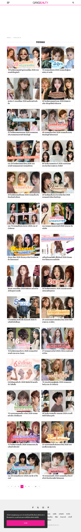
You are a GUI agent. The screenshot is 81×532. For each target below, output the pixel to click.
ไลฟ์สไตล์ (48, 520)
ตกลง (25, 523)
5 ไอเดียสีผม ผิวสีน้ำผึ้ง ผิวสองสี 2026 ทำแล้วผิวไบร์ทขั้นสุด (22, 321)
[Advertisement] (40, 21)
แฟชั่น (54, 514)
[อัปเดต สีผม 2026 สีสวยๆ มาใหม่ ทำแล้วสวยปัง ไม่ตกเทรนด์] (23, 245)
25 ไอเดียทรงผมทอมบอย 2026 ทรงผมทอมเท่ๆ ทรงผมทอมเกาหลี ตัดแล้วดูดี (23, 133)
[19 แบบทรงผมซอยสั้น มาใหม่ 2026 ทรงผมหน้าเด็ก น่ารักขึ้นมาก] (23, 401)
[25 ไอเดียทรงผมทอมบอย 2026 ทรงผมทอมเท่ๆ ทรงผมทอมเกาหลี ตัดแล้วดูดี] (23, 120)
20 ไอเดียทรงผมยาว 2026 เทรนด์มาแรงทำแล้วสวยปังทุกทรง (57, 290)
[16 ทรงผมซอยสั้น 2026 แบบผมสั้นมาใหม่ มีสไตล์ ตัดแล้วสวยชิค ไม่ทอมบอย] (57, 463)
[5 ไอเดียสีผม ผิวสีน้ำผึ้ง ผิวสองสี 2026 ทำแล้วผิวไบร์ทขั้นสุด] (23, 307)
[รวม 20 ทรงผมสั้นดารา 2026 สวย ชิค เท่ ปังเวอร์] (23, 463)
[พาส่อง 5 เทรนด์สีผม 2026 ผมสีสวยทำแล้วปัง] (23, 89)
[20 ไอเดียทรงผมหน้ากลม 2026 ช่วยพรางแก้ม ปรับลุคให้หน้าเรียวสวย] (57, 89)
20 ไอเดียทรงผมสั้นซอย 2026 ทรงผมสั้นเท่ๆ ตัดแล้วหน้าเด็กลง (23, 196)
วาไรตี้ (70, 517)
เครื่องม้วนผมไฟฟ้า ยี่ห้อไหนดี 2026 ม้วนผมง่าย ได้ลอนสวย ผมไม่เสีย (57, 258)
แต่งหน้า (61, 514)
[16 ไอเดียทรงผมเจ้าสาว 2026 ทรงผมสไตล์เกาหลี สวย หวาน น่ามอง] (23, 338)
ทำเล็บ (68, 514)
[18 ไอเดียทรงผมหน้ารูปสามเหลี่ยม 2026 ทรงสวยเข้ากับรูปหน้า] (23, 57)
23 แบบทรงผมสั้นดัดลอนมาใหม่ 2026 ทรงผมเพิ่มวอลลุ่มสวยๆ (57, 446)
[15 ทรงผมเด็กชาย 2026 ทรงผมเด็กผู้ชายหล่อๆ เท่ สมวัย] (57, 57)
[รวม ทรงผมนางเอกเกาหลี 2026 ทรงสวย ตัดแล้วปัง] (57, 214)
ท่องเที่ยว (50, 517)
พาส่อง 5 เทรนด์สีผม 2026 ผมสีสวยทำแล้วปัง (23, 102)
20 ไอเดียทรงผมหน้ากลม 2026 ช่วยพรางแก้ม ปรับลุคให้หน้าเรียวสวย (56, 102)
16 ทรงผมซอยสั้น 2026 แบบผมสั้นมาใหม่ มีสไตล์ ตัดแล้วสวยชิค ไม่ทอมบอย (57, 477)
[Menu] (8, 2)
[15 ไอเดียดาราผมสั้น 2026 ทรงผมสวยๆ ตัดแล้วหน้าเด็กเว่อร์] (23, 432)
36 (35, 487)
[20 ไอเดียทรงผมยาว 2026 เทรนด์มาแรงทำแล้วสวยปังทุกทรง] (57, 276)
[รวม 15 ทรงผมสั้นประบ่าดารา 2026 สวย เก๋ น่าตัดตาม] (23, 214)
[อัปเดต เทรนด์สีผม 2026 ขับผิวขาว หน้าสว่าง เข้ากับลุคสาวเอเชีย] (23, 276)
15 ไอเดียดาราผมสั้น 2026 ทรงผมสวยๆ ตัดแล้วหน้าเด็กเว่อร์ (23, 446)
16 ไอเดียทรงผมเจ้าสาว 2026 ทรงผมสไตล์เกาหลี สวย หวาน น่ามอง (22, 352)
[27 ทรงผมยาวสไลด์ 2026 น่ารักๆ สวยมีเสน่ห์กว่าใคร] (57, 338)
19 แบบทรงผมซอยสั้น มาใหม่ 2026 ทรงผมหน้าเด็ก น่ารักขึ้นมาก (23, 414)
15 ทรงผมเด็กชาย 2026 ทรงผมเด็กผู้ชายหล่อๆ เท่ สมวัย (56, 71)
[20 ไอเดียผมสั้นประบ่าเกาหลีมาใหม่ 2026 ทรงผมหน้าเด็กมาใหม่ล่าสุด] (57, 182)
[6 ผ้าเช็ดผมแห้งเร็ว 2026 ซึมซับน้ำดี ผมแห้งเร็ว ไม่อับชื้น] (23, 370)
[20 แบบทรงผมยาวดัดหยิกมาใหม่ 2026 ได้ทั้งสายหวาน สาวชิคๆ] (57, 307)
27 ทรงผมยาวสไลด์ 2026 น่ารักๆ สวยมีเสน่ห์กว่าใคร (57, 352)
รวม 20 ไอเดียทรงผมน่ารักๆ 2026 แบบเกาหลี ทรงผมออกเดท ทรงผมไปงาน (21, 165)
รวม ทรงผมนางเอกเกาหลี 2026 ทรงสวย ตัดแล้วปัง (57, 227)
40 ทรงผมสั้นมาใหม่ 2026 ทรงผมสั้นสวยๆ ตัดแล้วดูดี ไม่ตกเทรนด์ (57, 133)
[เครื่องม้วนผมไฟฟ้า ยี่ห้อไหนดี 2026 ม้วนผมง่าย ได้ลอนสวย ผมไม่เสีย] (57, 245)
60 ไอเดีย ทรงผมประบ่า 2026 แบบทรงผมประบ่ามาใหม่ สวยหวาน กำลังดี (56, 165)
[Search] (73, 2)
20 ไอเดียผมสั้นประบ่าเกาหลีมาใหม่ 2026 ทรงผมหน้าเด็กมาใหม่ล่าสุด (56, 196)
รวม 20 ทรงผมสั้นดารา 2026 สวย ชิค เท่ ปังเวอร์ (23, 477)
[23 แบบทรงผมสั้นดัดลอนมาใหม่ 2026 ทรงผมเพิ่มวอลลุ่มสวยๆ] (57, 432)
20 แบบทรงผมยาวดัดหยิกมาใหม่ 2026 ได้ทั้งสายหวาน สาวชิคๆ (57, 321)
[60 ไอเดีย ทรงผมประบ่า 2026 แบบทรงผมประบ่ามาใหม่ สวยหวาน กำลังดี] (57, 151)
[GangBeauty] (40, 2)
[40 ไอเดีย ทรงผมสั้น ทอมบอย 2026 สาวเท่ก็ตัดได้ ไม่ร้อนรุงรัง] (57, 401)
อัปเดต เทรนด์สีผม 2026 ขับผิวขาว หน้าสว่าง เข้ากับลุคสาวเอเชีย (23, 290)
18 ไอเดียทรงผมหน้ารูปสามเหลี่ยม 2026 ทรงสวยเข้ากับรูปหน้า (23, 71)
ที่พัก (56, 517)
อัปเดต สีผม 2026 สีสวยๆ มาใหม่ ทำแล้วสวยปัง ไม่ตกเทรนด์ (23, 258)
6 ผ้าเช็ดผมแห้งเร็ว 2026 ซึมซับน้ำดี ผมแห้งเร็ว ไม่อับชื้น (23, 383)
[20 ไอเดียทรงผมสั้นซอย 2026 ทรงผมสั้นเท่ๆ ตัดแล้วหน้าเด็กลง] (23, 182)
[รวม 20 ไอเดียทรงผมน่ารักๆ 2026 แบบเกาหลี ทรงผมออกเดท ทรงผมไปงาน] (23, 151)
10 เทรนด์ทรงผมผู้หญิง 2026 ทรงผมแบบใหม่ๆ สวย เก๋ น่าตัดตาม (56, 383)
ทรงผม (48, 514)
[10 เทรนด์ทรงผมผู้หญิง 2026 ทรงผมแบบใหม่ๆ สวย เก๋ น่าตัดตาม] (57, 370)
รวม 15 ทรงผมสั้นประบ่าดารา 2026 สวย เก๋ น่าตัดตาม (22, 227)
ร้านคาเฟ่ (63, 517)
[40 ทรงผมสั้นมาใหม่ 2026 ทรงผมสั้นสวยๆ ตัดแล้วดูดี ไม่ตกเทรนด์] (57, 120)
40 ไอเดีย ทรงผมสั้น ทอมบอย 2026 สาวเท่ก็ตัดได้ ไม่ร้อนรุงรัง (57, 414)
